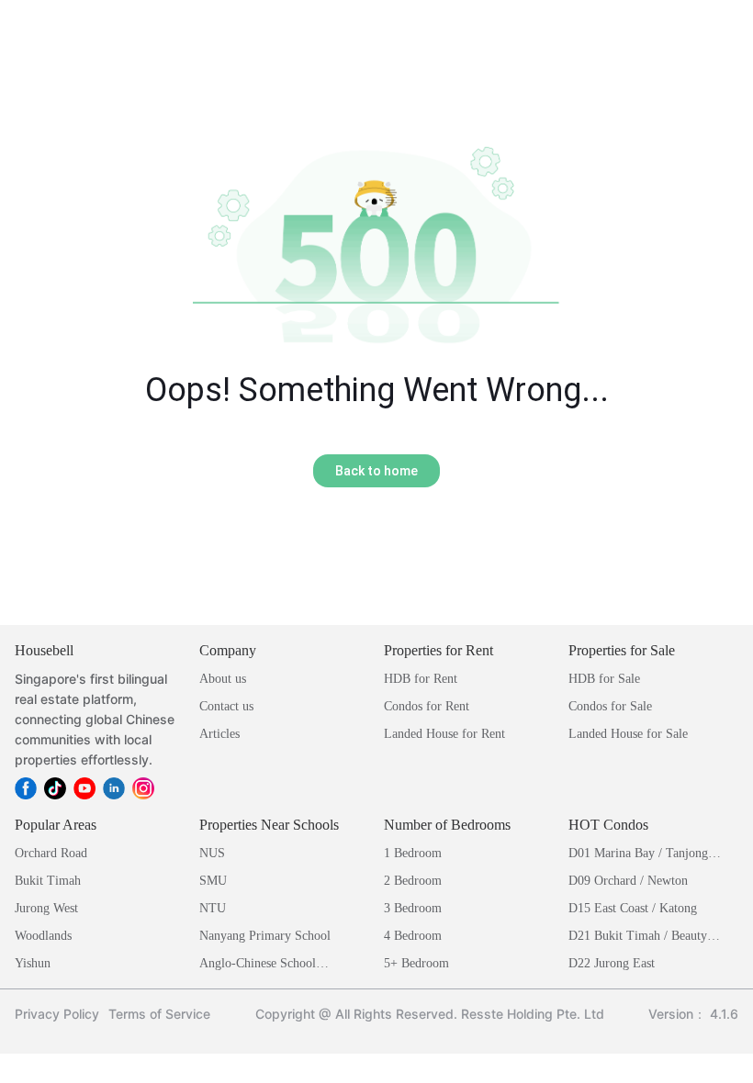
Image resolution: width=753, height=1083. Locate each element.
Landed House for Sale (628, 734)
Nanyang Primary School (265, 936)
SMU (213, 881)
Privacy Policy (57, 1014)
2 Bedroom (413, 881)
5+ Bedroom (416, 963)
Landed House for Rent (444, 734)
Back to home (376, 470)
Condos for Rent (426, 706)
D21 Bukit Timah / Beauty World (637, 937)
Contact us (226, 706)
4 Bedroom (413, 936)
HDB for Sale (604, 679)
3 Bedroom (413, 908)
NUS (212, 853)
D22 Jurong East (611, 963)
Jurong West (46, 908)
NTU (212, 908)
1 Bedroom (413, 853)
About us (222, 679)
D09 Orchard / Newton (628, 881)
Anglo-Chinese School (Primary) (257, 965)
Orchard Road (51, 853)
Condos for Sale (610, 706)
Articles (219, 734)
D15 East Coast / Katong (632, 908)
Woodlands (43, 936)
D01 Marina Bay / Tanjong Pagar (638, 855)
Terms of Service (159, 1014)
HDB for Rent (420, 679)
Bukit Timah (48, 881)
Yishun (33, 963)
